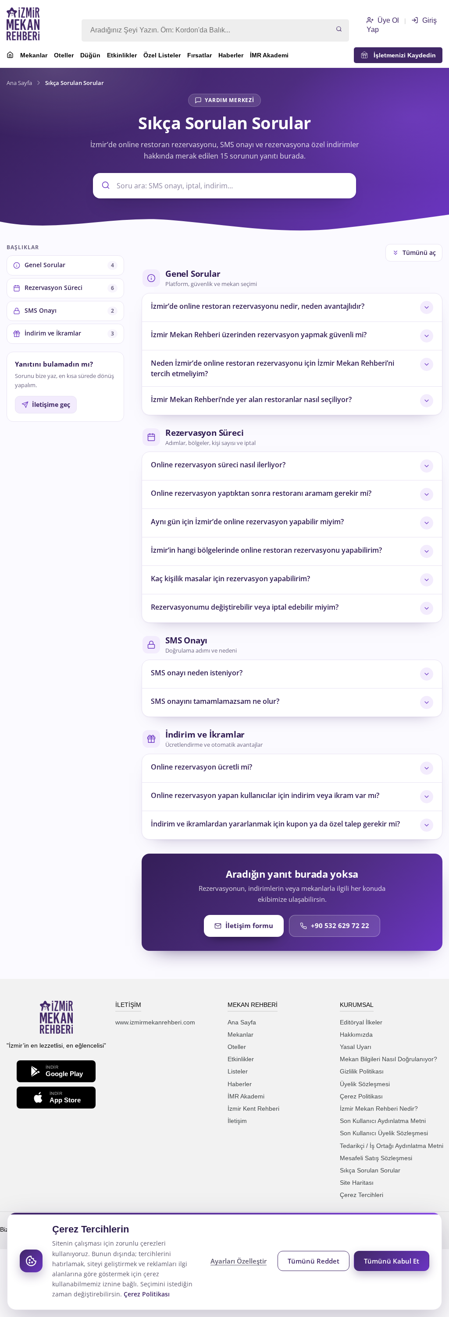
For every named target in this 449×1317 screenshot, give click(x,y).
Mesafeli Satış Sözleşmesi (376, 1158)
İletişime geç (51, 405)
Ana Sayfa (19, 83)
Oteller (64, 55)
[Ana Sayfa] (10, 56)
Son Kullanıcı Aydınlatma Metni (383, 1120)
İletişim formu (249, 925)
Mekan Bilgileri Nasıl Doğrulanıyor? (388, 1059)
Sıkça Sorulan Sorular (370, 1170)
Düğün (90, 55)
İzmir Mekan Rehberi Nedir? (379, 1108)
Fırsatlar (199, 55)
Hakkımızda (356, 1034)
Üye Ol (387, 20)
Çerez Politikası (361, 1096)
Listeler (238, 1071)
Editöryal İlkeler (361, 1022)
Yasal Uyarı (355, 1046)
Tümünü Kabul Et (391, 1261)
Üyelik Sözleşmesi (365, 1083)
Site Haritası (357, 1182)
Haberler (230, 55)
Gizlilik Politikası (362, 1071)
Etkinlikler (122, 55)
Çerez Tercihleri (361, 1194)
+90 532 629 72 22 (340, 925)
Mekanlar (33, 55)
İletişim (237, 1120)
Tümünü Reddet (313, 1261)
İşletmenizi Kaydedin (402, 55)
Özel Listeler (162, 55)
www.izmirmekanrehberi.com (155, 1022)
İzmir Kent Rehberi (253, 1108)
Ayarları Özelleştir (238, 1261)
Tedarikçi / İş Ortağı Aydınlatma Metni (391, 1145)
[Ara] (339, 30)
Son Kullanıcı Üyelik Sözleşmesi (384, 1133)
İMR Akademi (269, 55)
